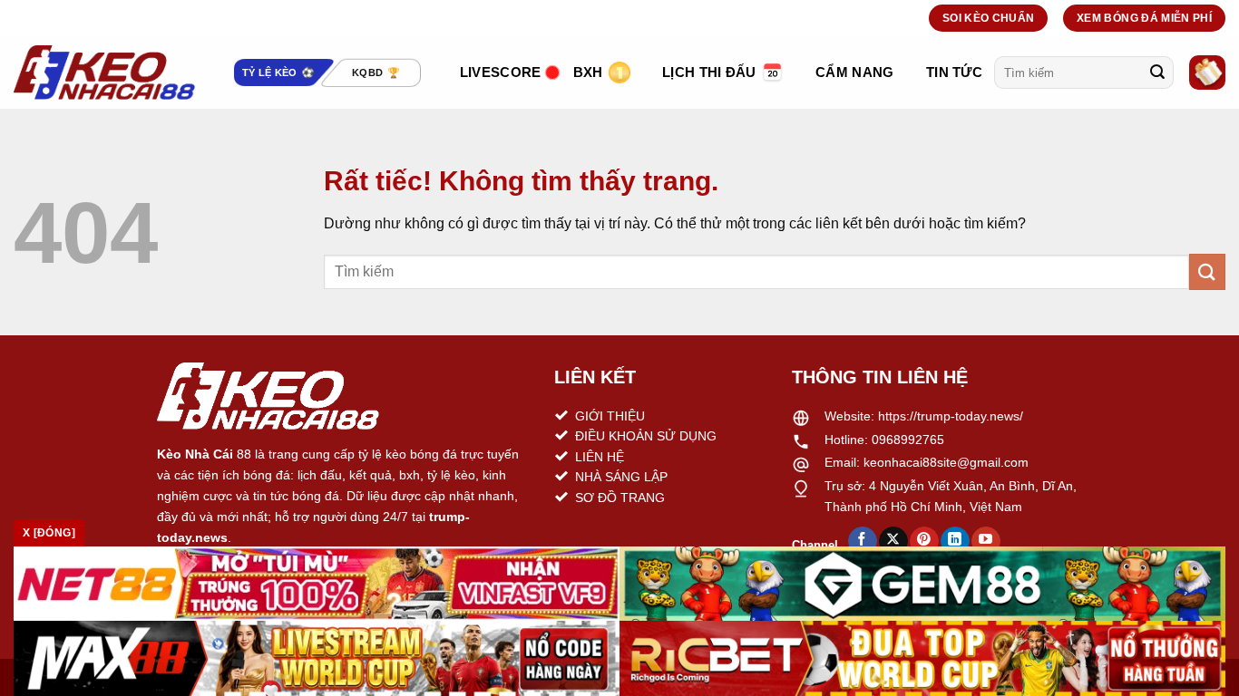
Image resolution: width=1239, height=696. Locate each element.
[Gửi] (1157, 72)
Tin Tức (954, 72)
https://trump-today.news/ (950, 416)
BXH (588, 72)
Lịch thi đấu (709, 72)
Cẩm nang (854, 72)
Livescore (500, 72)
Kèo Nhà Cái (195, 454)
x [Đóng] (49, 533)
